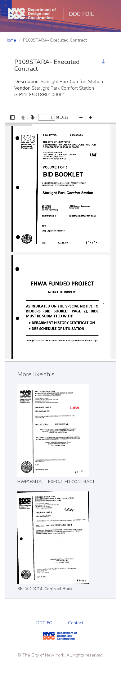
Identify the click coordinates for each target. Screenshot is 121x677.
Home (10, 40)
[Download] (104, 62)
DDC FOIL (81, 14)
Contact (75, 623)
